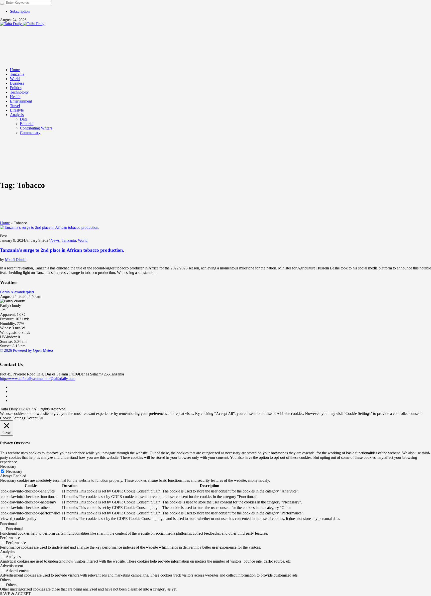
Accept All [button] (34, 418)
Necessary (14, 471)
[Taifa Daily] (22, 24)
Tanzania (69, 240)
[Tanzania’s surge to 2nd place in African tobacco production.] (49, 227)
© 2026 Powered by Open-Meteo (26, 350)
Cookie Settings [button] (12, 418)
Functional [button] (8, 524)
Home (5, 223)
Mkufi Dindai (15, 259)
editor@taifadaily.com (58, 378)
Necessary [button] (8, 466)
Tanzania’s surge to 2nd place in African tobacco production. (62, 250)
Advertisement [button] (11, 566)
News (55, 240)
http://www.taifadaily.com (20, 378)
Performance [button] (10, 538)
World (83, 240)
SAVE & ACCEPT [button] (15, 594)
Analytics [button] (7, 552)
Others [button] (5, 580)
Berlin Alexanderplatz (17, 292)
